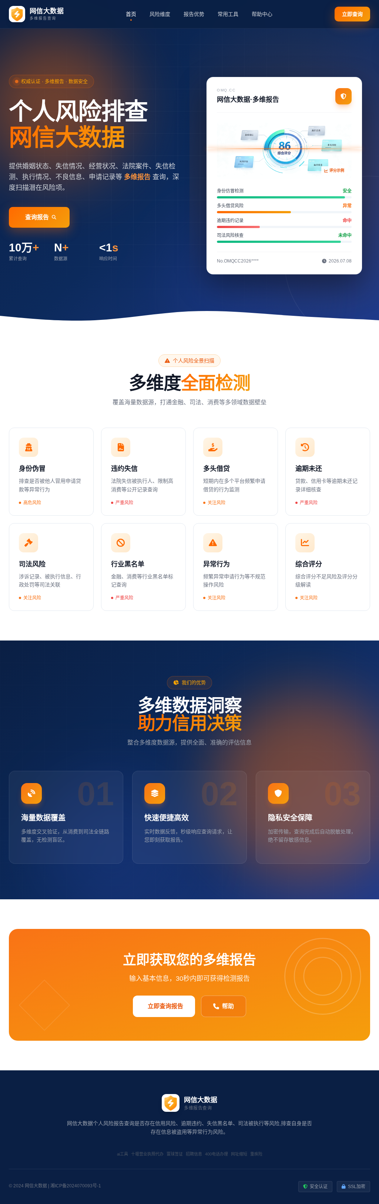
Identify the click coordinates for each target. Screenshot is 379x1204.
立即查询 (352, 14)
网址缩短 (239, 1154)
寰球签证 (175, 1154)
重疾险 (256, 1154)
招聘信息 (194, 1154)
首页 (131, 14)
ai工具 (122, 1154)
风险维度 (160, 14)
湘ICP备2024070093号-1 (75, 1185)
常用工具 (228, 14)
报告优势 (194, 14)
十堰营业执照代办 (147, 1154)
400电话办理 (216, 1154)
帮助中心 (262, 14)
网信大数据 (36, 1185)
